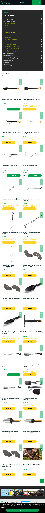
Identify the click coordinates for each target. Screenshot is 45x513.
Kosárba (14, 109)
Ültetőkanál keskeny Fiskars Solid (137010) (12, 332)
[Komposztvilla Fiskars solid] (33, 121)
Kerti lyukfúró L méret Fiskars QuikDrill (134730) (10, 266)
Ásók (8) (6, 25)
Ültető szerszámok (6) (9, 37)
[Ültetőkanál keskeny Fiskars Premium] (33, 421)
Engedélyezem (22, 510)
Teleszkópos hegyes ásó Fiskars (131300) (32, 365)
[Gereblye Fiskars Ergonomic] (33, 221)
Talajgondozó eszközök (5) (10, 32)
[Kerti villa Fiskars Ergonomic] (33, 188)
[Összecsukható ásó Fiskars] (33, 387)
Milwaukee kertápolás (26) (9, 53)
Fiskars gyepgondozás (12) (10, 44)
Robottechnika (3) (7, 65)
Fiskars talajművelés (27, 6)
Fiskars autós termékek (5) (10, 42)
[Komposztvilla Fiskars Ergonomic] (11, 221)
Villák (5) (6, 30)
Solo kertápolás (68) (8, 19)
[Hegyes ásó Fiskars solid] (12, 88)
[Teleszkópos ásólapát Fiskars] (12, 388)
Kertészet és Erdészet (9, 6)
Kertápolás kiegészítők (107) (10, 57)
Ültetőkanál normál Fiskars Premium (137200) (10, 432)
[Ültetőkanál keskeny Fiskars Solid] (12, 321)
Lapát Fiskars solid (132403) (31, 99)
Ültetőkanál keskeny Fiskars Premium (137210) (31, 432)
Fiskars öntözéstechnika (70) (10, 51)
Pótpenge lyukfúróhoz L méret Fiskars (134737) (11, 465)
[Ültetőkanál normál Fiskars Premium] (12, 420)
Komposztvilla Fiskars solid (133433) (31, 133)
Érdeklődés (29, 109)
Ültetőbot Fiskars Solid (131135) (31, 464)
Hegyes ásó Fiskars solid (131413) (12, 99)
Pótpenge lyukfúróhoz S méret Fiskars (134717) (32, 266)
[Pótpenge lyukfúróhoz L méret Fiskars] (12, 454)
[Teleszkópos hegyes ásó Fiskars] (33, 354)
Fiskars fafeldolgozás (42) (10, 41)
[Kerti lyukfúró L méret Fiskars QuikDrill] (11, 254)
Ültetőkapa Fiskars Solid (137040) (33, 331)
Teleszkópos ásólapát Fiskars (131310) (10, 399)
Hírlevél (35, 502)
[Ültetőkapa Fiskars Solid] (33, 321)
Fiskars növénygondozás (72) (10, 39)
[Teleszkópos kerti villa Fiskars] (12, 354)
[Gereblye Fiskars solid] (33, 155)
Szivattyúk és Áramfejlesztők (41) (11, 58)
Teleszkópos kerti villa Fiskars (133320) (11, 365)
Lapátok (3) (7, 27)
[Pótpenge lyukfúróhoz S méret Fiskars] (33, 255)
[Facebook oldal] (40, 502)
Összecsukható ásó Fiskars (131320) (31, 399)
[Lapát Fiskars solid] (33, 88)
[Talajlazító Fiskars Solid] (12, 188)
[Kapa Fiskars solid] (12, 155)
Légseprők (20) (6, 64)
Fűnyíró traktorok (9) (8, 60)
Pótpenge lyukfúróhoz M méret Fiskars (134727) (11, 299)
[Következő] (42, 481)
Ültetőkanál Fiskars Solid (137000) (30, 299)
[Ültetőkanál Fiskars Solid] (33, 287)
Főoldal (2, 6)
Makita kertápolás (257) (9, 18)
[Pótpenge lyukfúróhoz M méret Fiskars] (12, 288)
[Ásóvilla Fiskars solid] (12, 121)
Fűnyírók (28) (6, 62)
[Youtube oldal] (41, 502)
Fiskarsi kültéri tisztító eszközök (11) (11, 46)
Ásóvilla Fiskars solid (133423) (11, 132)
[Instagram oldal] (43, 502)
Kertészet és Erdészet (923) (9, 15)
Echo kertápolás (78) (8, 55)
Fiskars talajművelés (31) (9, 23)
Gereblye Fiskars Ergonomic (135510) (31, 233)
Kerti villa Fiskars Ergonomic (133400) (31, 200)
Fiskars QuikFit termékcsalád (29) (11, 48)
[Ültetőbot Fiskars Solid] (32, 454)
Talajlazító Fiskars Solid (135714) (11, 199)
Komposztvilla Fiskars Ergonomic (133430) (12, 233)
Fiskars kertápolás (18, 6)
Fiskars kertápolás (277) (9, 21)
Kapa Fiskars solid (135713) (10, 165)
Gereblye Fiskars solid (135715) (32, 165)
